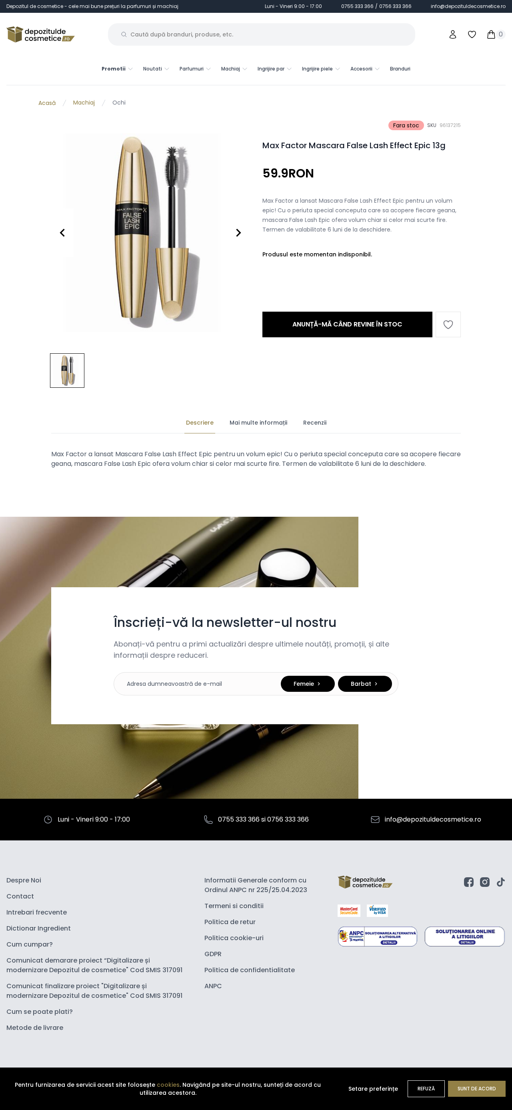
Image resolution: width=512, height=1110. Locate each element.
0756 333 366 (395, 6)
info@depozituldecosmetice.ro (468, 6)
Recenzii (314, 423)
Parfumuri (192, 69)
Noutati (152, 69)
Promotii (114, 69)
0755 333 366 (357, 6)
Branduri (400, 68)
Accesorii (361, 69)
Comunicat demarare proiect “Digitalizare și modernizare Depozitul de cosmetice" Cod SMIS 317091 (94, 965)
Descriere (200, 423)
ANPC (213, 986)
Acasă (47, 103)
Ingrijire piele (317, 69)
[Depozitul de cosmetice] (40, 34)
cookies (168, 1085)
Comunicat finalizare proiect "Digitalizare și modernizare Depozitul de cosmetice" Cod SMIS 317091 (94, 990)
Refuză (426, 1088)
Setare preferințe (373, 1089)
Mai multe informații (258, 423)
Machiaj (230, 69)
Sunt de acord (477, 1088)
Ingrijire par (271, 69)
